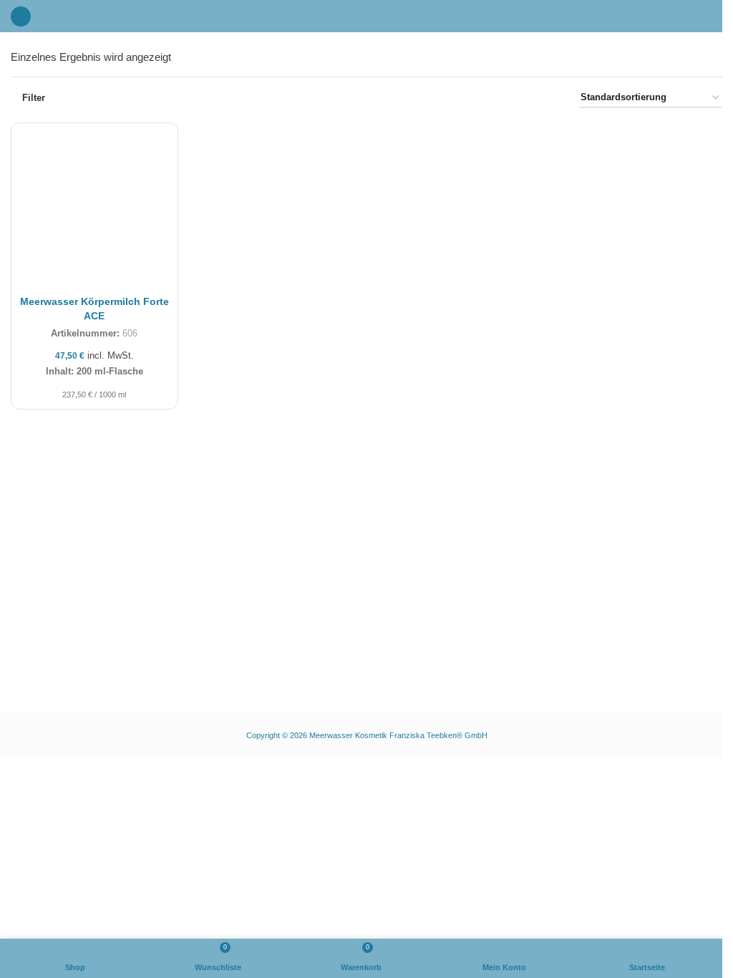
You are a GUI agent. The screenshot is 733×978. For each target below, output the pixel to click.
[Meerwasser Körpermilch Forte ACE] (94, 206)
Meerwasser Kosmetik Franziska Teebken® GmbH (398, 735)
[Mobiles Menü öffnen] (21, 16)
